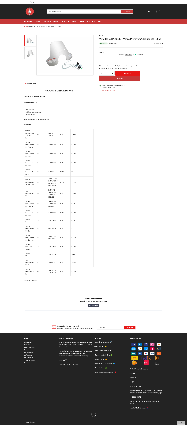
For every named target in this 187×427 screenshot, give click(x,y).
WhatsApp (133, 377)
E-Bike (82, 21)
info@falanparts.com (136, 382)
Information (28, 342)
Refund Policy (28, 355)
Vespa (38, 21)
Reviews (27, 363)
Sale (88, 21)
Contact (27, 345)
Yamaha (64, 21)
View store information (109, 90)
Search (128, 11)
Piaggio (46, 21)
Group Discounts (29, 347)
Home (26, 26)
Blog (93, 21)
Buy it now (119, 78)
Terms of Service (29, 360)
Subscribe (130, 327)
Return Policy (28, 352)
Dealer (26, 350)
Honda (74, 21)
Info (99, 21)
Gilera (55, 21)
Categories (28, 21)
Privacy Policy (28, 358)
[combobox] (90, 11)
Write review (93, 305)
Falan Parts (32, 422)
